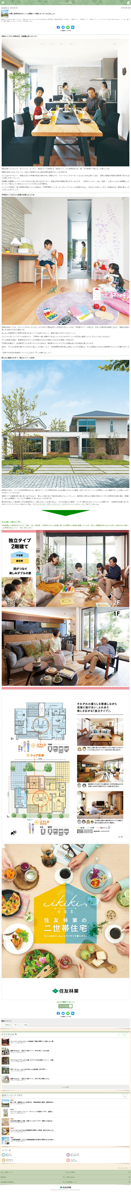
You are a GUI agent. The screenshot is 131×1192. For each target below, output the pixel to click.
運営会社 (3, 1177)
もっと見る (65, 1087)
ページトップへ (123, 1168)
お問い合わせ (70, 1177)
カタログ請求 (70, 1172)
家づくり (17, 1025)
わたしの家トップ (6, 1172)
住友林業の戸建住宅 (7, 1182)
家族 (25, 1025)
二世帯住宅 (7, 1025)
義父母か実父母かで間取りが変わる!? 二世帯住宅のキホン (54, 504)
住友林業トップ (71, 1182)
